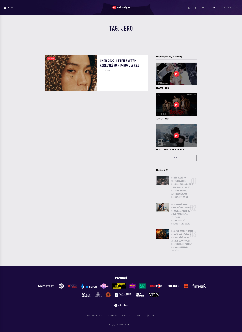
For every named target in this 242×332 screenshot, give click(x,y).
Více (176, 158)
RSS (138, 316)
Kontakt (127, 316)
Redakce (113, 316)
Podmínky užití (95, 316)
